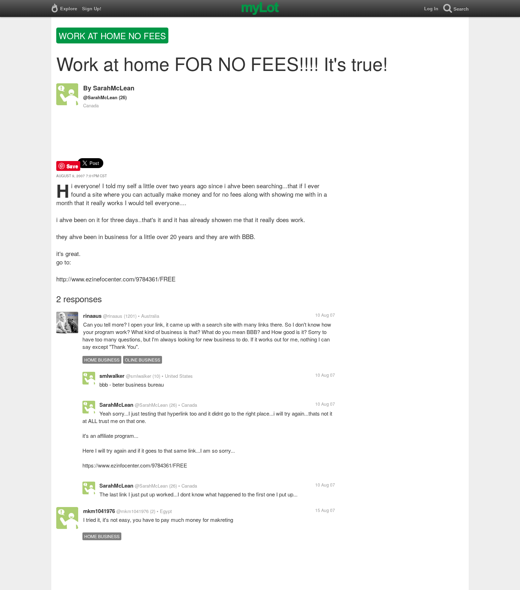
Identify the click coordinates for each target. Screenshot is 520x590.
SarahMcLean (113, 88)
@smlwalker (138, 376)
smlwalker (112, 376)
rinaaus (92, 316)
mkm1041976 (99, 511)
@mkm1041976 (132, 511)
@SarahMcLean (100, 97)
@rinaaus (112, 315)
